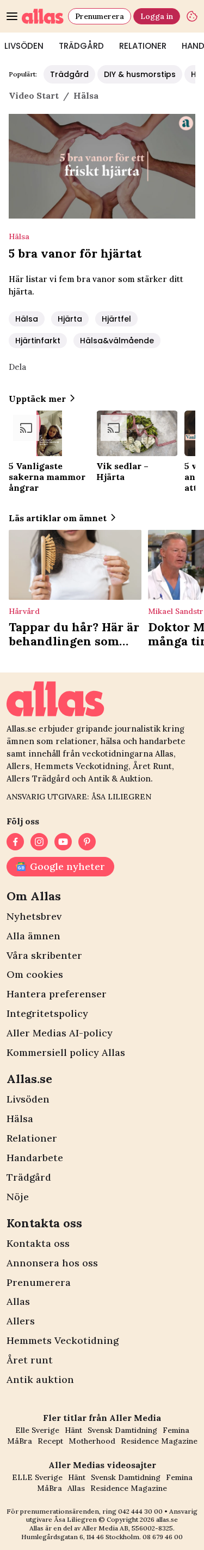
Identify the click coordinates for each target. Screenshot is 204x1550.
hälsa (85, 95)
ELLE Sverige (37, 1477)
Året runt (30, 1360)
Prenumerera (99, 16)
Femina (176, 1430)
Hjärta (70, 318)
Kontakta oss (38, 1243)
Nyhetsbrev (34, 916)
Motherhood (92, 1441)
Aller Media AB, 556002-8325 (127, 1528)
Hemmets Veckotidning (63, 1340)
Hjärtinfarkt (37, 340)
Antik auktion (40, 1379)
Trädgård (81, 46)
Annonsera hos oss (52, 1263)
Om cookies (35, 974)
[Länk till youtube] (63, 841)
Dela (17, 367)
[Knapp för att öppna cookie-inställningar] (192, 16)
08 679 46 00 (163, 1537)
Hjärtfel (116, 318)
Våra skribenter (44, 955)
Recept (50, 1441)
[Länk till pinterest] (87, 841)
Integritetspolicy (47, 1013)
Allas (18, 1301)
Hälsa (26, 318)
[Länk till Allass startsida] (43, 16)
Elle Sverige (37, 1430)
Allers (21, 1321)
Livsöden (28, 1099)
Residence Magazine (159, 1441)
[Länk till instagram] (39, 841)
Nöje (18, 1196)
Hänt (73, 1430)
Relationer (142, 46)
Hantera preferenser (57, 994)
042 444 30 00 (140, 1511)
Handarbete (35, 1157)
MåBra (19, 1441)
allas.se (167, 1519)
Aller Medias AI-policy (60, 1033)
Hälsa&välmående (117, 340)
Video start (34, 95)
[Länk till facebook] (15, 841)
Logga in (156, 16)
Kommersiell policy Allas (66, 1052)
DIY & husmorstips (140, 74)
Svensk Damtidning (122, 1430)
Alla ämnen (33, 936)
